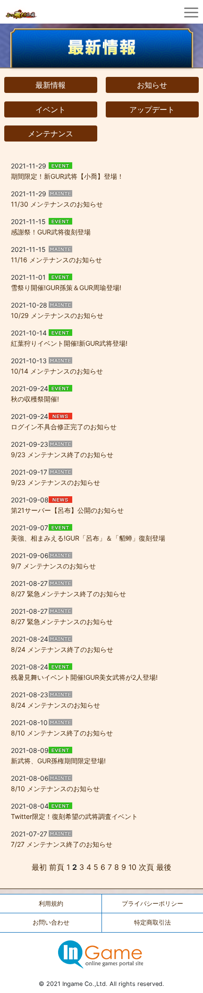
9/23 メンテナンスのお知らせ (55, 482)
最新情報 (50, 85)
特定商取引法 (152, 922)
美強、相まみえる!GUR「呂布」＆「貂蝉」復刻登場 (88, 538)
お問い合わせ (51, 922)
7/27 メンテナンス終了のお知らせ (61, 844)
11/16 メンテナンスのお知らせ (56, 260)
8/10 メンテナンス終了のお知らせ (62, 733)
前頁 (56, 867)
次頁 (146, 867)
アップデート (152, 109)
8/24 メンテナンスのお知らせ (55, 705)
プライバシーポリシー (152, 903)
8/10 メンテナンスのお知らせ (55, 788)
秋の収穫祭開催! (35, 399)
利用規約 (51, 903)
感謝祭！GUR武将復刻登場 (51, 232)
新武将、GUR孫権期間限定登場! (58, 761)
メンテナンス (50, 133)
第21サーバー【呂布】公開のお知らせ (67, 510)
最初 (39, 867)
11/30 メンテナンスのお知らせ (57, 204)
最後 (163, 867)
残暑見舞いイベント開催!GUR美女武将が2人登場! (84, 677)
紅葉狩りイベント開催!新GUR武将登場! (69, 343)
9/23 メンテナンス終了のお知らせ (62, 455)
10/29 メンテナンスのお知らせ (57, 315)
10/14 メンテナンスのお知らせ (57, 371)
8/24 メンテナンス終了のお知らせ (62, 649)
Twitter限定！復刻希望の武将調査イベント (74, 816)
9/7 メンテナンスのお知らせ (53, 566)
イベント (50, 109)
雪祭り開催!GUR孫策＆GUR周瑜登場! (66, 288)
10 (132, 867)
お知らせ (152, 85)
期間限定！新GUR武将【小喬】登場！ (67, 176)
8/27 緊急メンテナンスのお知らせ (62, 621)
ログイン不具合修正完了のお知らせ (64, 427)
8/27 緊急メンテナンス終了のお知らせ (68, 594)
